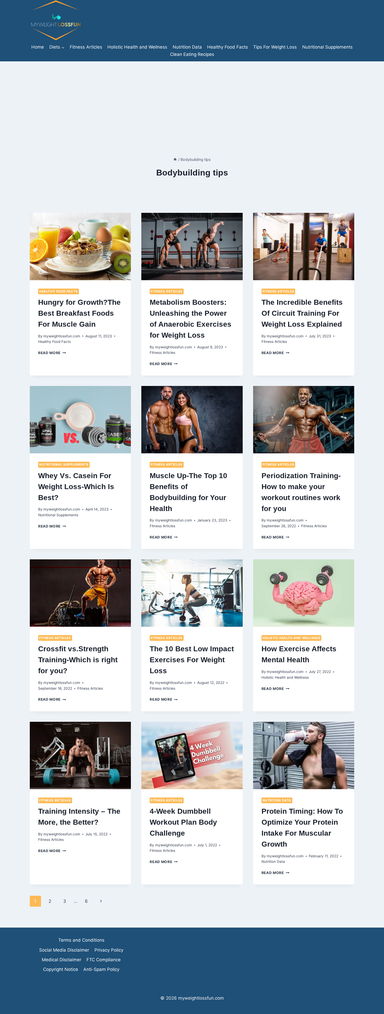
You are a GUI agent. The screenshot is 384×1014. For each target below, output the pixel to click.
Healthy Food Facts (227, 47)
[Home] (175, 159)
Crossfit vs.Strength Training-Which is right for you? (78, 660)
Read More (52, 353)
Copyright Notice (60, 969)
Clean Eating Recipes (192, 54)
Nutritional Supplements (327, 47)
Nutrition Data (187, 47)
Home (37, 47)
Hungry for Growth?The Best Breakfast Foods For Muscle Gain (79, 313)
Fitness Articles (86, 47)
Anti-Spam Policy (101, 969)
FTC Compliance (103, 959)
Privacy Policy (109, 950)
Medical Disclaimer (61, 959)
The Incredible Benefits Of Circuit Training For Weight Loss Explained (302, 313)
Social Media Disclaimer (64, 950)
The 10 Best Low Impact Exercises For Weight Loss (192, 660)
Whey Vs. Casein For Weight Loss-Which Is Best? (76, 487)
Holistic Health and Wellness (137, 47)
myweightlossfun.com (61, 336)
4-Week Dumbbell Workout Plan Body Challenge (183, 822)
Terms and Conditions (81, 940)
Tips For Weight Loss (275, 47)
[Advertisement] (192, 100)
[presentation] (80, 246)
